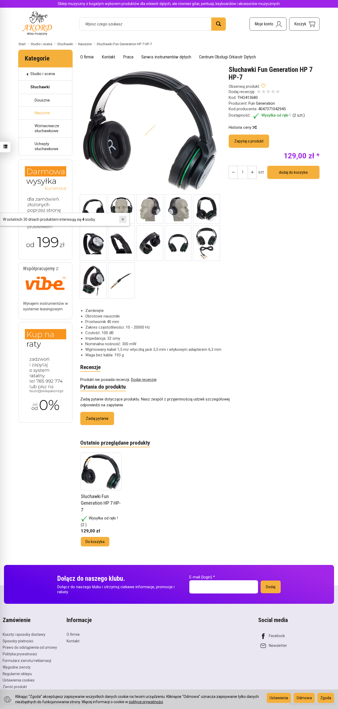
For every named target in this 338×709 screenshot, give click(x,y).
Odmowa (304, 698)
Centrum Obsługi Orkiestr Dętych (227, 56)
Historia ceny (240, 127)
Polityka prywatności (20, 654)
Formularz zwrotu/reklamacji (27, 661)
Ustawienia (279, 698)
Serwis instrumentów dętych (166, 56)
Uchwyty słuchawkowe (46, 146)
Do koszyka (95, 542)
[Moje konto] (268, 24)
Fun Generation (261, 103)
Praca (128, 56)
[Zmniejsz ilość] (252, 172)
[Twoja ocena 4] (273, 92)
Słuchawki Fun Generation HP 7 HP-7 (101, 503)
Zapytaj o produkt (249, 141)
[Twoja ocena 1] (258, 92)
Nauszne (42, 113)
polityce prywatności (146, 702)
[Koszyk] (304, 24)
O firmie (87, 56)
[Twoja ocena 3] (268, 92)
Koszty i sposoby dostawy (24, 634)
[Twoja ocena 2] (263, 92)
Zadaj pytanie (97, 418)
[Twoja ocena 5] (277, 92)
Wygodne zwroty (17, 667)
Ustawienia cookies (19, 680)
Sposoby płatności (18, 641)
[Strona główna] (36, 23)
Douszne (42, 100)
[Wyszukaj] (218, 24)
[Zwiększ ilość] (233, 172)
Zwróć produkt (15, 687)
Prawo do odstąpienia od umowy (30, 647)
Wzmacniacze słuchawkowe (47, 128)
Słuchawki (40, 87)
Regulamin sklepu (17, 674)
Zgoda (325, 698)
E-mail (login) (200, 577)
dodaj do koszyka (293, 172)
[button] (150, 130)
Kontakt (108, 56)
